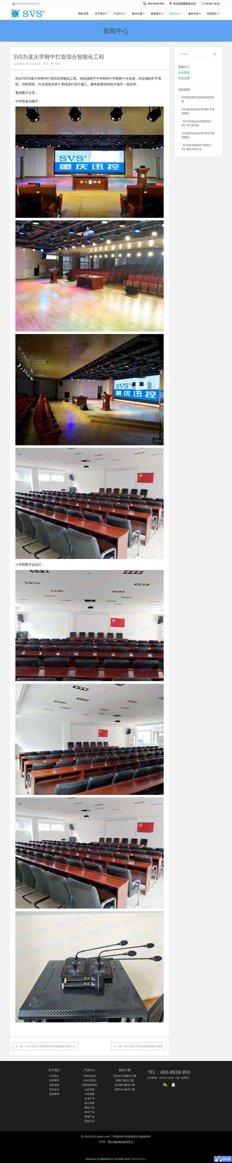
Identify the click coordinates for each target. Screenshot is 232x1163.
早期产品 (89, 1116)
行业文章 (184, 78)
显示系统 (89, 1103)
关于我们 (100, 13)
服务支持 (193, 13)
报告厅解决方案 (125, 1080)
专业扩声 (89, 1098)
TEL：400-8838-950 (169, 1072)
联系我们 (212, 13)
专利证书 (54, 1089)
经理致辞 (54, 1080)
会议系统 (89, 1089)
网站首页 (83, 13)
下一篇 (139, 1046)
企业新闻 (184, 72)
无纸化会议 (89, 1075)
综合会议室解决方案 (124, 1075)
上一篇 (45, 1046)
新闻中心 (174, 13)
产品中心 (118, 13)
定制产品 (89, 1121)
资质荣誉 (54, 1094)
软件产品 (89, 1112)
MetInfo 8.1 (107, 1159)
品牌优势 (54, 1085)
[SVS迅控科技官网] (27, 12)
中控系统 (89, 1094)
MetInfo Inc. (139, 1159)
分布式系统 (89, 1080)
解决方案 (137, 13)
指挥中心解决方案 (125, 1089)
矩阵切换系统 (89, 1085)
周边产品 (89, 1107)
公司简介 (54, 1075)
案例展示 (156, 13)
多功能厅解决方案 (125, 1085)
